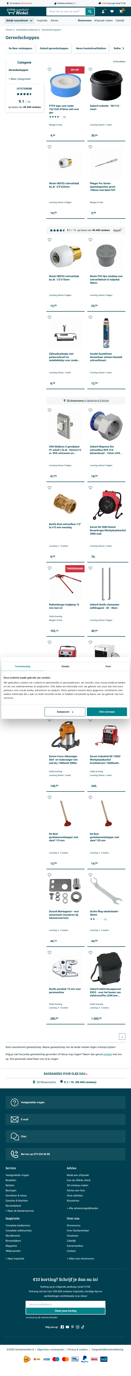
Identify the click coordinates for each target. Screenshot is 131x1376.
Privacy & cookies (78, 1349)
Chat (23, 1136)
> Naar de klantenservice (20, 1211)
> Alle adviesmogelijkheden (82, 1208)
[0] (112, 11)
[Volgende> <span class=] (123, 48)
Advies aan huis (76, 1190)
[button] (49, 69)
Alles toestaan (107, 711)
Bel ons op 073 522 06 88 (35, 1154)
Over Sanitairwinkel (78, 1231)
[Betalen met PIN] (75, 1359)
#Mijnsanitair (13, 1251)
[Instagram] (78, 1327)
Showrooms (85, 20)
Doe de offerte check (79, 1180)
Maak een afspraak (78, 1175)
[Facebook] (62, 1327)
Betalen (10, 1185)
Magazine (11, 1246)
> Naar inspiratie (15, 1259)
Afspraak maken (103, 20)
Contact (71, 1251)
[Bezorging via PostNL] (27, 1359)
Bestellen (11, 1180)
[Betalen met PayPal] (84, 1359)
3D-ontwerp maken (77, 1185)
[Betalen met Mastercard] (65, 1359)
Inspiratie (42, 20)
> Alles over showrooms (80, 1259)
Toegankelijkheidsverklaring (107, 1349)
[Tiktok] (83, 1327)
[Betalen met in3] (103, 1359)
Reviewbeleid (13, 1206)
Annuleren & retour (16, 1195)
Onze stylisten (75, 1195)
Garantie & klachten (17, 1201)
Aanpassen (63, 711)
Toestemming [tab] (22, 666)
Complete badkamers (18, 1225)
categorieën (20, 79)
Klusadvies (73, 1201)
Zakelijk (119, 20)
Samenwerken (75, 1246)
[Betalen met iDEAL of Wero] (36, 1359)
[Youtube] (67, 1327)
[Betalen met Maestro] (55, 1359)
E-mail (24, 1119)
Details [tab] (65, 666)
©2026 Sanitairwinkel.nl (20, 1349)
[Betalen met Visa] (46, 1359)
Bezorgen (11, 1190)
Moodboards (13, 1236)
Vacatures (72, 1236)
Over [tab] (108, 666)
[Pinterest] (72, 1327)
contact (107, 1054)
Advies (54, 20)
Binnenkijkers (13, 1241)
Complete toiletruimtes (19, 1231)
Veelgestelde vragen (33, 1102)
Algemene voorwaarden (50, 1349)
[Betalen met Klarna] (94, 1359)
